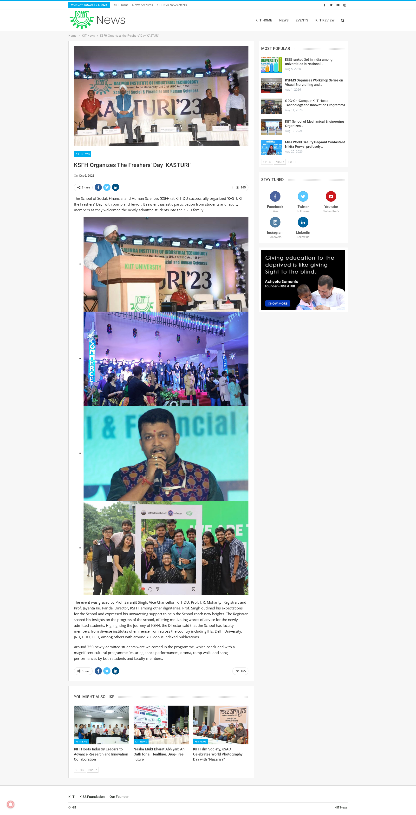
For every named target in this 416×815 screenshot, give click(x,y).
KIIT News (83, 154)
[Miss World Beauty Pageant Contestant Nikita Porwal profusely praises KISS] (271, 147)
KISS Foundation (92, 797)
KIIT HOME (263, 20)
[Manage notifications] (10, 804)
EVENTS (302, 20)
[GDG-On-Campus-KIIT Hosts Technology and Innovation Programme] (271, 106)
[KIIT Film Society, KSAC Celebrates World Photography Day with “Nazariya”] (220, 725)
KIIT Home (121, 5)
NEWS (283, 20)
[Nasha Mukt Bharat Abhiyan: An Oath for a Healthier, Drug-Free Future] (161, 725)
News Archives (142, 5)
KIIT (71, 797)
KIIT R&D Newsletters (171, 5)
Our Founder (119, 797)
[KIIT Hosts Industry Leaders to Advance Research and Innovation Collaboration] (101, 725)
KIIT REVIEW (324, 20)
